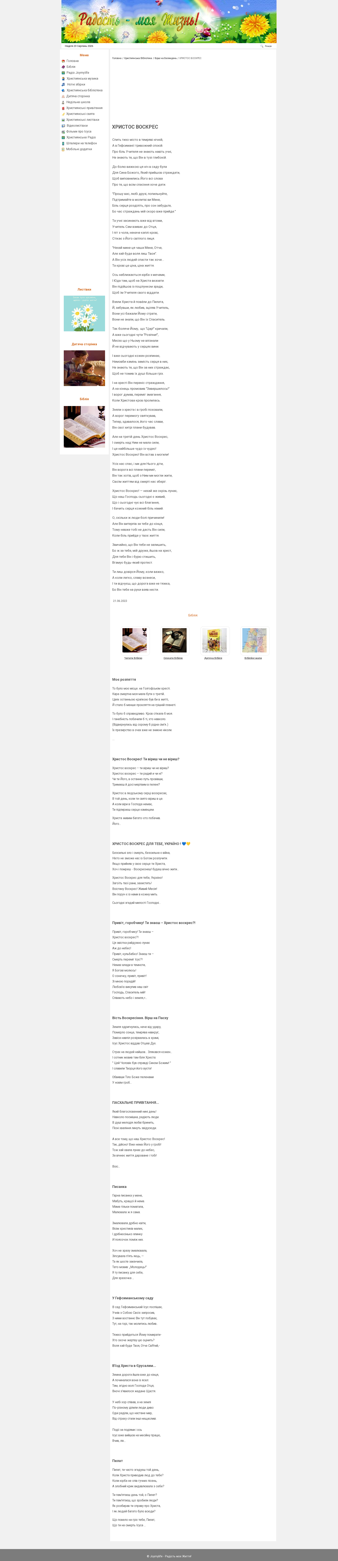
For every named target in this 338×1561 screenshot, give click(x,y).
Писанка (119, 1187)
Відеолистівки (77, 125)
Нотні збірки (76, 84)
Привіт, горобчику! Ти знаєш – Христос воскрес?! (153, 923)
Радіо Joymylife (78, 73)
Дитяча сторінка (78, 96)
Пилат (117, 1461)
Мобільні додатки (79, 149)
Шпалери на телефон (81, 143)
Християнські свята (80, 114)
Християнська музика (82, 78)
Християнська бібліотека (84, 90)
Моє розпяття (124, 679)
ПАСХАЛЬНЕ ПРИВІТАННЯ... (135, 1102)
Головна (73, 61)
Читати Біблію (133, 658)
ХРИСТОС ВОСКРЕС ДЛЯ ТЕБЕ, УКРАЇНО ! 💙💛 (151, 844)
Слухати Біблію (173, 658)
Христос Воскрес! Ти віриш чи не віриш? (145, 759)
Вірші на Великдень (166, 58)
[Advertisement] (84, 217)
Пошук (268, 46)
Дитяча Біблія (213, 658)
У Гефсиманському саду (132, 1298)
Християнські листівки (82, 120)
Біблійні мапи (253, 658)
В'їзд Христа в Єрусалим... (134, 1366)
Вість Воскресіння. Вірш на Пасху (140, 1018)
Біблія (71, 67)
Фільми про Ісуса (78, 131)
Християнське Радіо (81, 137)
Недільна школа (78, 102)
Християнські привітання (84, 108)
